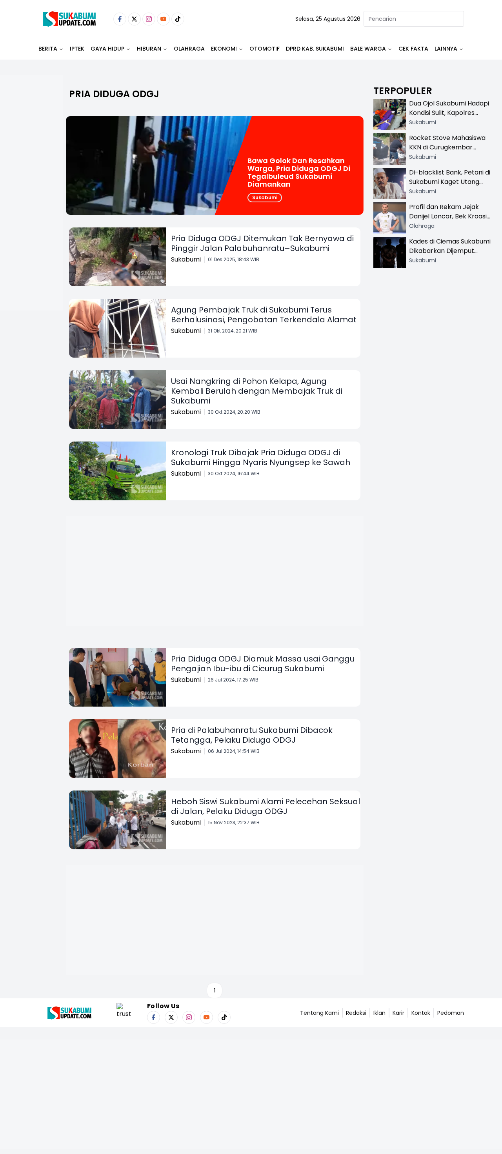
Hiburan (149, 49)
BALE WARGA (368, 49)
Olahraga (189, 49)
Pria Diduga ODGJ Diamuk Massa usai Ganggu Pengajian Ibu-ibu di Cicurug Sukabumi (263, 663)
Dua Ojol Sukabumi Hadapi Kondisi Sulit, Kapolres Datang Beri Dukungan (449, 113)
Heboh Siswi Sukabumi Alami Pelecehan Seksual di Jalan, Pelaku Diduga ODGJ (265, 806)
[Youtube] (163, 19)
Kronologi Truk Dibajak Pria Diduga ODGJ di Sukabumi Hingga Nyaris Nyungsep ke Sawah (260, 457)
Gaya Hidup (107, 49)
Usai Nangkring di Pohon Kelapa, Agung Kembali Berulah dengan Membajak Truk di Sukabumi (256, 391)
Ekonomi (224, 49)
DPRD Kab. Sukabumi (315, 49)
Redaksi (356, 1013)
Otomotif (264, 49)
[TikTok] (177, 19)
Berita (47, 49)
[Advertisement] (31, 218)
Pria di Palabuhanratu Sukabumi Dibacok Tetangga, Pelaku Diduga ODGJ (252, 735)
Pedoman (450, 1013)
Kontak (420, 1013)
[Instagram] (148, 19)
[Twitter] (134, 19)
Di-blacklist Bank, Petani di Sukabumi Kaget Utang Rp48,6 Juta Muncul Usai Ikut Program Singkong (449, 186)
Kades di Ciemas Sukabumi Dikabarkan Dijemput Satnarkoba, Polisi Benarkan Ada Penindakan (450, 255)
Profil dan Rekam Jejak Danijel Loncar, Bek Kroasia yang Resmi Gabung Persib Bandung (450, 221)
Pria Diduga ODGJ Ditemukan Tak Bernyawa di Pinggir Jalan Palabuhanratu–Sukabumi (262, 243)
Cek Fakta (413, 49)
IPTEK (77, 49)
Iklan (379, 1013)
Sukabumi (264, 197)
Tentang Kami (319, 1013)
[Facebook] (119, 19)
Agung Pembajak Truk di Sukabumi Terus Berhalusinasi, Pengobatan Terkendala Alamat (263, 314)
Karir (398, 1013)
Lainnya (446, 49)
